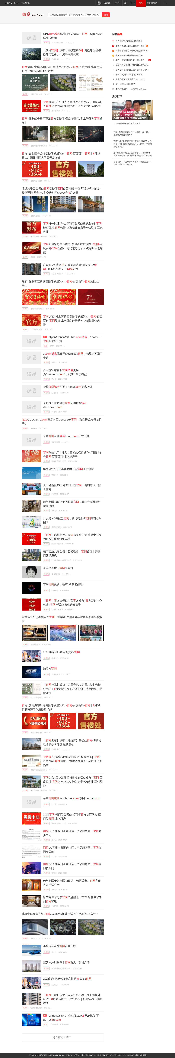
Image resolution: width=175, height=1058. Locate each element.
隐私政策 (101, 1055)
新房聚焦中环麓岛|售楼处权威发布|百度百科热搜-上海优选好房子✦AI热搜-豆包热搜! (73, 248)
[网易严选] (117, 3)
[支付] (125, 3)
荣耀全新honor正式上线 (66, 436)
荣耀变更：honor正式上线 (67, 387)
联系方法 (77, 1055)
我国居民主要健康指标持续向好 (129, 55)
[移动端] (99, 3)
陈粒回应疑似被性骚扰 (125, 84)
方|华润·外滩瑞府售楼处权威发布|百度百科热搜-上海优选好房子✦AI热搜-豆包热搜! (73, 761)
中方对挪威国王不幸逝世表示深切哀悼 (132, 89)
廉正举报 (134, 1055)
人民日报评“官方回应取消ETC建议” (130, 79)
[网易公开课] (108, 3)
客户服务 (93, 1055)
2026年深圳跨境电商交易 (61, 652)
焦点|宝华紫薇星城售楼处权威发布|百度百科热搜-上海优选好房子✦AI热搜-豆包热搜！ (73, 782)
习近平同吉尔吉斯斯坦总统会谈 (129, 41)
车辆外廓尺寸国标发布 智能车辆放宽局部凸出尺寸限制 (133, 65)
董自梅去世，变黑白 (58, 568)
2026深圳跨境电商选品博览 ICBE (67, 978)
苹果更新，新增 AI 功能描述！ (64, 584)
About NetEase (59, 1055)
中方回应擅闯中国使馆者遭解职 (129, 74)
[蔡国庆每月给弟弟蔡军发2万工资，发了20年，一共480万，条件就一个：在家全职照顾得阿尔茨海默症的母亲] (132, 110)
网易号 (46, 42)
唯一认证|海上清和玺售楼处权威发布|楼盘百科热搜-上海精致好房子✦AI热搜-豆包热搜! (73, 228)
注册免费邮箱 (152, 3)
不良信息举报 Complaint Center (118, 1055)
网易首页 (8, 3)
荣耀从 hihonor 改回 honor (71, 798)
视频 (45, 346)
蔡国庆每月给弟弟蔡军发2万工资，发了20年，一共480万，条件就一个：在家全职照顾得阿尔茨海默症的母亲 (131, 115)
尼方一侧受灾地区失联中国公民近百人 (132, 60)
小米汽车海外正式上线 (59, 946)
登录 (141, 3)
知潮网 (50, 668)
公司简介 (69, 1055)
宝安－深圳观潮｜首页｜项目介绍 (66, 962)
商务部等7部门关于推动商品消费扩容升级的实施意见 (133, 50)
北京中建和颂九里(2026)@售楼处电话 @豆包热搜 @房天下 (60, 914)
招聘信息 (85, 1055)
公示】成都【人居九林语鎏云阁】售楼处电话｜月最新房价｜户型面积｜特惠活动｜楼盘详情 (72, 999)
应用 (16, 3)
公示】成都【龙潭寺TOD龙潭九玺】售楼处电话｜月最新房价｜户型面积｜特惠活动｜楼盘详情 (72, 689)
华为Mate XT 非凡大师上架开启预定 (68, 469)
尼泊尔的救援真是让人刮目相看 (126, 123)
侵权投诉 (142, 1055)
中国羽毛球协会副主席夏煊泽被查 (130, 45)
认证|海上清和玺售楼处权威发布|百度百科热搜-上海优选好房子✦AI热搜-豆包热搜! (72, 320)
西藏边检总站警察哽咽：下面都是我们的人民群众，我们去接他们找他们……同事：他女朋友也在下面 (132, 144)
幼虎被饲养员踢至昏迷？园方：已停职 (132, 69)
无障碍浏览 (25, 3)
